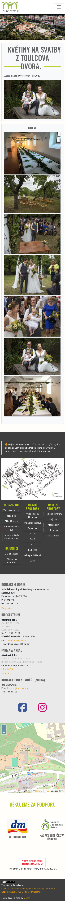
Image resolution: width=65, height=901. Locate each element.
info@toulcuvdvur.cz (17, 640)
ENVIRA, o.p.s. (12, 521)
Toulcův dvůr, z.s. (11, 510)
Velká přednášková (32, 555)
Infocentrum (53, 525)
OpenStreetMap (43, 791)
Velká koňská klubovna (32, 515)
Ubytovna (53, 530)
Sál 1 (32, 533)
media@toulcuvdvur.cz (20, 688)
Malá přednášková (32, 522)
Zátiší (32, 560)
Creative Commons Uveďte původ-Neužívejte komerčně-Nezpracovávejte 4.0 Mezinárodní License (28, 890)
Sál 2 (32, 539)
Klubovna (32, 550)
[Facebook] (23, 707)
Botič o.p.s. (11, 515)
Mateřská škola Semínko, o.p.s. (11, 536)
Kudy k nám (6, 608)
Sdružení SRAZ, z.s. (11, 528)
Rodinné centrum (53, 514)
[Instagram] (42, 707)
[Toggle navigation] (59, 6)
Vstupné (5, 673)
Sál (32, 544)
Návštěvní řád (7, 669)
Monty (27, 898)
